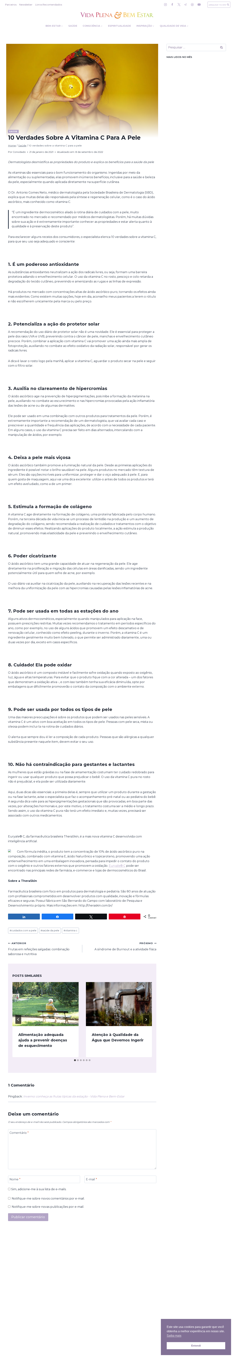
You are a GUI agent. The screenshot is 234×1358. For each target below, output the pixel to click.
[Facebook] (172, 4)
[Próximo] (146, 1019)
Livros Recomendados (48, 4)
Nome (15, 1179)
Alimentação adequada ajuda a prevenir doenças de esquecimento (42, 1040)
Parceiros (10, 4)
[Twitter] (179, 4)
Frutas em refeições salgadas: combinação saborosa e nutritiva (38, 949)
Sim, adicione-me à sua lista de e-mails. (38, 1189)
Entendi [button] (196, 1345)
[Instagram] (165, 4)
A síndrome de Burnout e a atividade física (125, 946)
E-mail (91, 1179)
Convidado (19, 152)
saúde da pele (50, 930)
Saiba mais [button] (174, 1335)
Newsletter (25, 4)
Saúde (72, 25)
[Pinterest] (192, 4)
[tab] (75, 1060)
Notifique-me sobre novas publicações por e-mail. (48, 1206)
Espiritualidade (119, 25)
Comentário (19, 1133)
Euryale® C (117, 865)
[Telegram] (185, 4)
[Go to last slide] (18, 1019)
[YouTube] (199, 4)
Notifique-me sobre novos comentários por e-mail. (48, 1198)
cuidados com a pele (23, 930)
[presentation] (45, 1004)
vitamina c (70, 930)
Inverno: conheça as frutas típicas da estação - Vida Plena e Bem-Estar (73, 1096)
